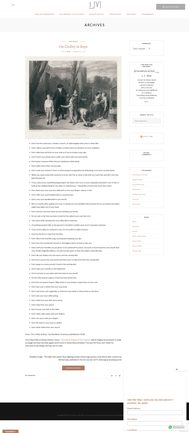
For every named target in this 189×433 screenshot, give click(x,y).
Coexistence (115, 14)
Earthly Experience (44, 14)
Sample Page (136, 251)
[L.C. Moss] (95, 5)
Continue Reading (73, 368)
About (134, 221)
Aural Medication (138, 184)
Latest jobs (148, 136)
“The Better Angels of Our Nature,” (75, 339)
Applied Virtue (96, 14)
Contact (135, 231)
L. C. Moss (66, 51)
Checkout (135, 226)
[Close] (181, 369)
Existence (131, 14)
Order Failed (136, 241)
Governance (147, 14)
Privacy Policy (137, 246)
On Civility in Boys (73, 46)
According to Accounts (72, 14)
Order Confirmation (139, 236)
